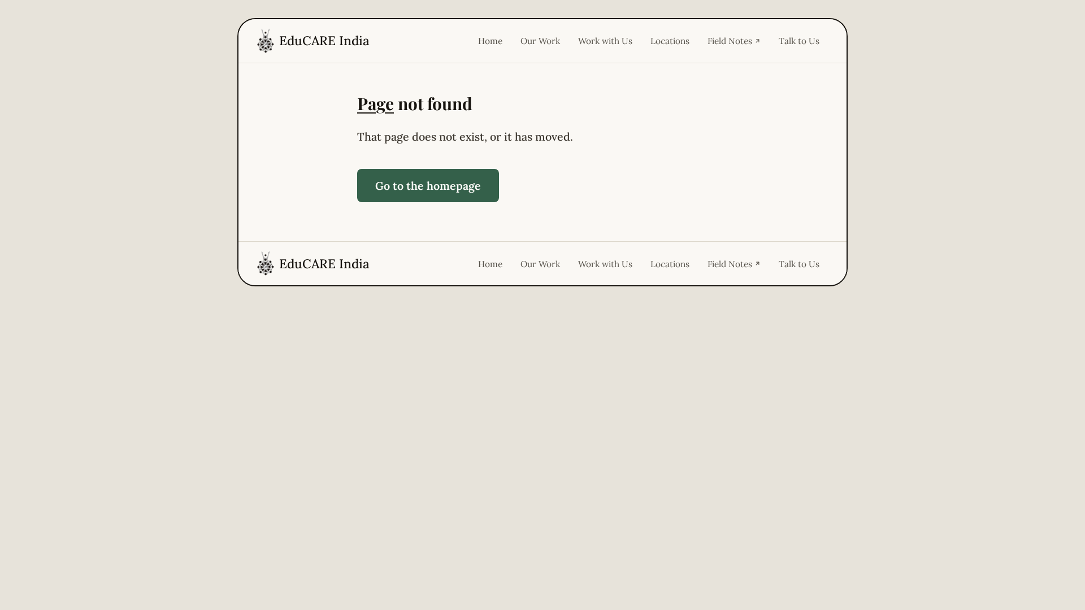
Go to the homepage (428, 185)
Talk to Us (799, 40)
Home (490, 40)
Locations (669, 40)
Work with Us (605, 40)
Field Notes (730, 40)
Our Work (540, 40)
